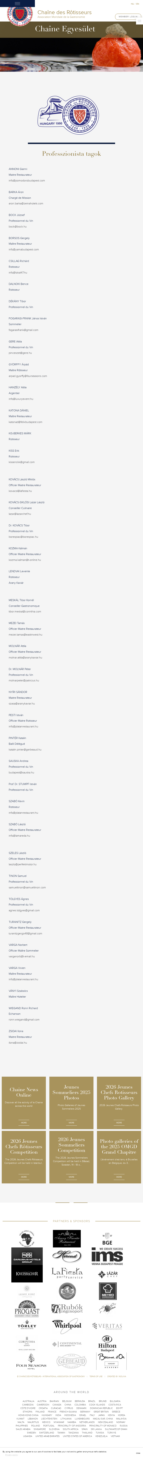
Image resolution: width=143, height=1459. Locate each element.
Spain (85, 1429)
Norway (120, 1422)
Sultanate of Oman (116, 1429)
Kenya (111, 1415)
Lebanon (33, 1418)
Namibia (71, 1422)
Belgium (67, 1401)
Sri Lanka (96, 1429)
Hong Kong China (28, 1415)
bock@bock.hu (18, 226)
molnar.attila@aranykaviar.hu (25, 657)
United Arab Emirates (47, 1436)
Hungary (47, 1415)
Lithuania (66, 1418)
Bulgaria (115, 1401)
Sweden (31, 1432)
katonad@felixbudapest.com (25, 422)
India (58, 1415)
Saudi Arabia (23, 1429)
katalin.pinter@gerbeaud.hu (25, 749)
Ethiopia (27, 1411)
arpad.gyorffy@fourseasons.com (28, 376)
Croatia (43, 1408)
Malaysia (121, 1418)
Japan (101, 1415)
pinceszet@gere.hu (20, 353)
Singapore (40, 1429)
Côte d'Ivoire (27, 1408)
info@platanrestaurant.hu (23, 726)
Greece (116, 1411)
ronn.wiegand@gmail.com (24, 1019)
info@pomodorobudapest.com (27, 180)
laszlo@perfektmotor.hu (23, 864)
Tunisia (100, 1432)
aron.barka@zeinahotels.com (26, 203)
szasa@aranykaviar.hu (22, 703)
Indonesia (70, 1415)
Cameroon (43, 1404)
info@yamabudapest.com (24, 249)
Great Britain (101, 1411)
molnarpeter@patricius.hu (24, 680)
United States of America (77, 1436)
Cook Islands (97, 1404)
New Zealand (105, 1422)
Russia (123, 1425)
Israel (82, 1415)
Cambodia (27, 1404)
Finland (40, 1411)
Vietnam (115, 1436)
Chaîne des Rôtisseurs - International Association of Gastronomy (52, 1376)
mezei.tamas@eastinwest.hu (25, 634)
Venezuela (101, 1436)
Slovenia (54, 1429)
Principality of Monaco (102, 1425)
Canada (56, 1404)
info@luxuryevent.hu (21, 399)
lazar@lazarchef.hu (20, 514)
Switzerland (46, 1432)
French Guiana (68, 1411)
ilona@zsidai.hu (18, 1042)
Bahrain (54, 1401)
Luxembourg (82, 1418)
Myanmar (59, 1422)
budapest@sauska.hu (21, 772)
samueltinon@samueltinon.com (27, 887)
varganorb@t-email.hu (22, 956)
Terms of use (96, 1376)
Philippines (22, 1425)
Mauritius (33, 1422)
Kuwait (20, 1418)
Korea (121, 1415)
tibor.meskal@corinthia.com (25, 611)
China (68, 1404)
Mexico (46, 1422)
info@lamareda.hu (19, 835)
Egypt (119, 1408)
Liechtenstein (49, 1418)
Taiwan (61, 1432)
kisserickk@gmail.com (22, 462)
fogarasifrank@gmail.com (23, 330)
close (138, 1453)
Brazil (92, 1401)
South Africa (70, 1429)
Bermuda (80, 1401)
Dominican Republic (101, 1408)
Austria (41, 1401)
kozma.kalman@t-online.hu (25, 560)
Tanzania (73, 1432)
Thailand (87, 1432)
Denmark (81, 1408)
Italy (92, 1415)
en (137, 4)
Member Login (128, 16)
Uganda (27, 1436)
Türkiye (111, 1432)
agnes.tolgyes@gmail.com (24, 910)
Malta (21, 1422)
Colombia (80, 1404)
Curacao (56, 1408)
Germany (85, 1411)
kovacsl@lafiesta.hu (20, 491)
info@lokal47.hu (18, 272)
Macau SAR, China (103, 1418)
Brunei (103, 1401)
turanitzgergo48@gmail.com (25, 933)
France (52, 1411)
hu (132, 4)
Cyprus (69, 1408)
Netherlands (87, 1422)
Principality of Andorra (72, 1425)
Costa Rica (114, 1404)
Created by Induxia (116, 1376)
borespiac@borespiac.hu (23, 537)
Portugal (49, 1425)
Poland (35, 1425)
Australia (28, 1401)
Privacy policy (11, 1455)
